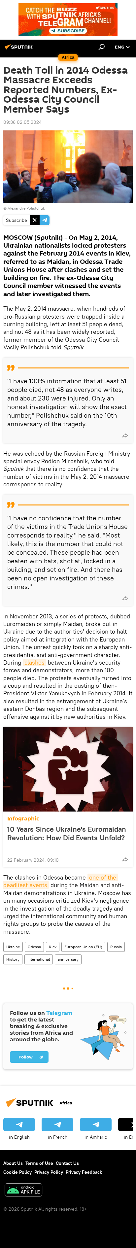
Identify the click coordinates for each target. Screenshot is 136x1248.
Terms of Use (39, 1163)
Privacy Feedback (84, 1172)
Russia (116, 946)
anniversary (68, 959)
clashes (34, 662)
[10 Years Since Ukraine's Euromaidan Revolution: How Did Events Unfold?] (68, 769)
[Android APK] (23, 1190)
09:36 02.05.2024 (22, 122)
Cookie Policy (17, 1172)
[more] (125, 435)
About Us (13, 1163)
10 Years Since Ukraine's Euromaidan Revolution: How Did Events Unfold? (66, 833)
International (38, 959)
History (12, 959)
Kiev (52, 946)
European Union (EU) (83, 946)
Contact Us (67, 1163)
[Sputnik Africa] (19, 49)
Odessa (34, 946)
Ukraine (13, 946)
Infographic (23, 819)
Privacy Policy (48, 1172)
